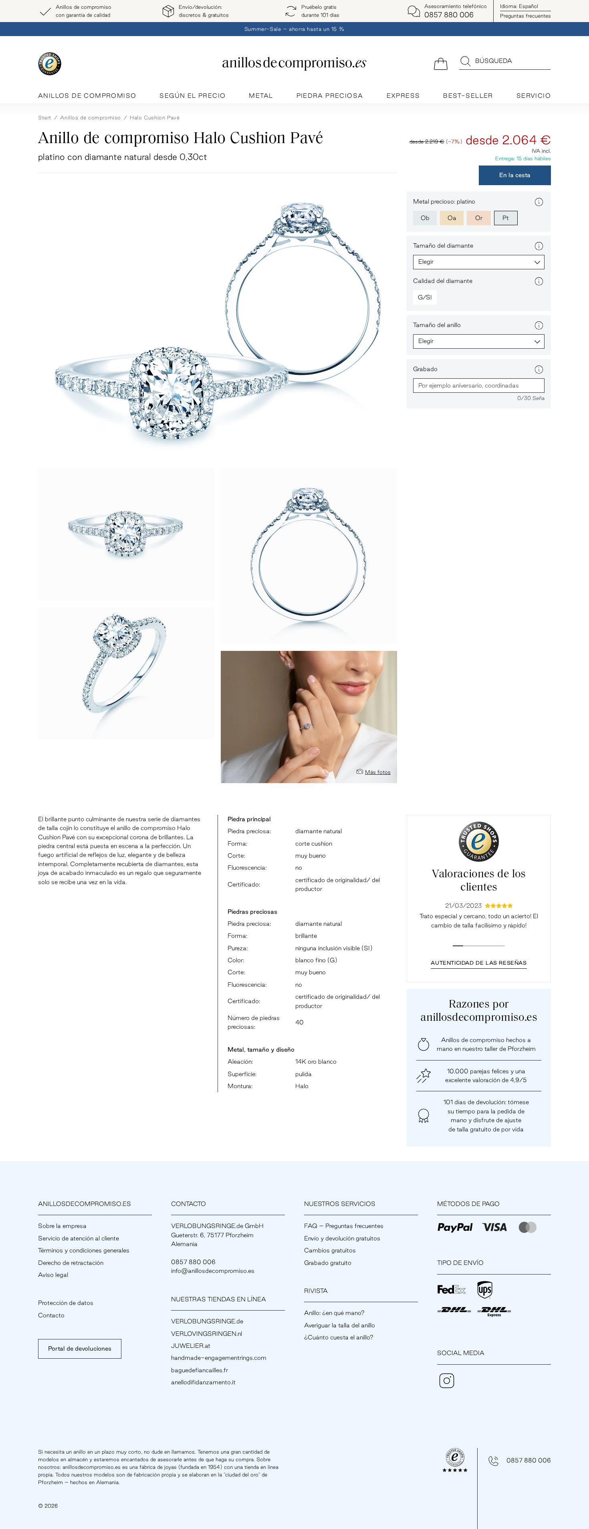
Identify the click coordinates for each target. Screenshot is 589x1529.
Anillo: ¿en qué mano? (334, 1312)
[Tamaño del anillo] (539, 325)
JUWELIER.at (190, 1345)
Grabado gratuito (327, 1262)
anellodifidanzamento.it (203, 1382)
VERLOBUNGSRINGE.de (207, 1321)
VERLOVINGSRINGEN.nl (206, 1333)
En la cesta (515, 175)
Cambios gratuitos (330, 1250)
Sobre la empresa (62, 1225)
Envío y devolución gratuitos (342, 1238)
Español (519, 6)
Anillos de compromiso (87, 95)
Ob (425, 217)
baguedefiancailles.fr (199, 1370)
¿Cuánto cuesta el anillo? (338, 1337)
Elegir (426, 261)
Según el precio (192, 95)
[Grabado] (539, 369)
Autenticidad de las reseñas (478, 962)
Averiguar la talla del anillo (339, 1325)
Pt (505, 217)
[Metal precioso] (539, 202)
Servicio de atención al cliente (78, 1238)
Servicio (533, 95)
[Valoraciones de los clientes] (479, 842)
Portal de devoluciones (79, 1348)
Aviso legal (53, 1274)
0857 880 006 (528, 1460)
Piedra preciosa (330, 95)
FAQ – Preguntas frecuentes (343, 1225)
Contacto (51, 1315)
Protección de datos (65, 1302)
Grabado (425, 369)
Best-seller (468, 95)
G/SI (425, 297)
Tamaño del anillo (437, 324)
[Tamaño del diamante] (539, 246)
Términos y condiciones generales (83, 1250)
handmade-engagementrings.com (218, 1357)
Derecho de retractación (70, 1262)
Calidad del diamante (442, 280)
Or (478, 217)
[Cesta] (440, 63)
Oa (452, 217)
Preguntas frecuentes (525, 15)
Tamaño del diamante (443, 245)
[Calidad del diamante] (539, 281)
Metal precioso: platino (444, 201)
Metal (261, 95)
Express (403, 95)
